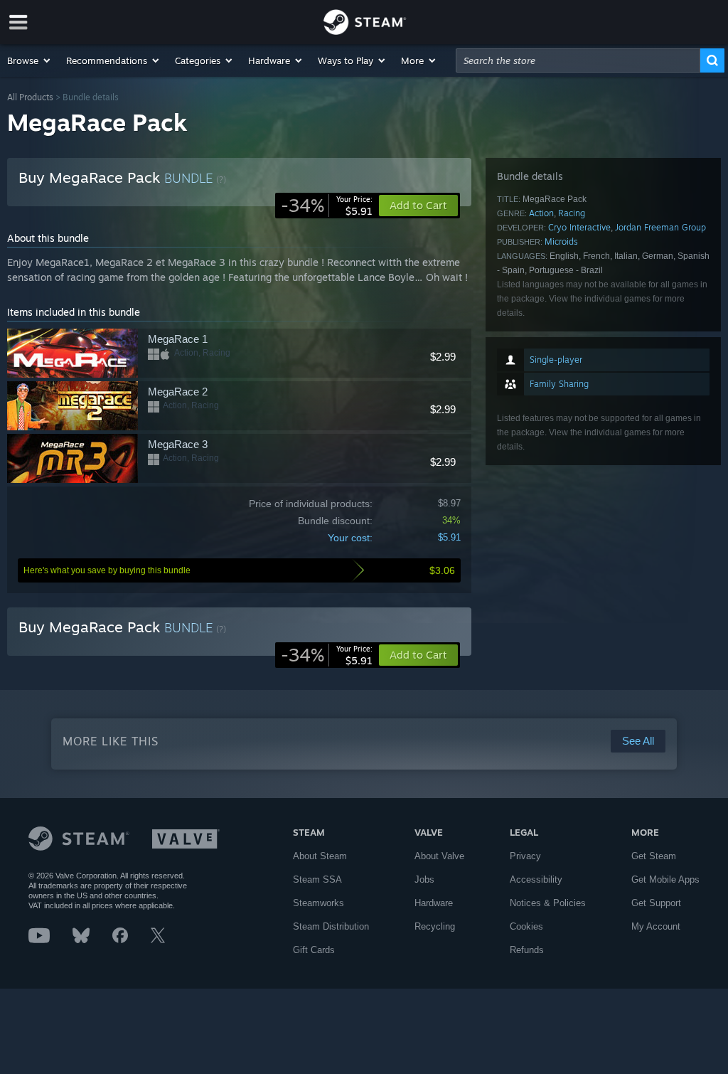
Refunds (527, 950)
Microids (561, 241)
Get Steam (653, 856)
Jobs (424, 879)
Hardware (433, 903)
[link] (327, 205)
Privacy (525, 856)
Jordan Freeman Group (660, 227)
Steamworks (318, 903)
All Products (30, 97)
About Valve (439, 856)
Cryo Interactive (579, 227)
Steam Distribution (331, 926)
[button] (29, 60)
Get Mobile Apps (665, 879)
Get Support (656, 903)
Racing (571, 213)
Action (541, 213)
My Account (655, 926)
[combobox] (578, 60)
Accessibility (536, 879)
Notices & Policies (548, 903)
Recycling (434, 926)
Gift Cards (314, 950)
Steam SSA (317, 879)
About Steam (320, 856)
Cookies (526, 926)
